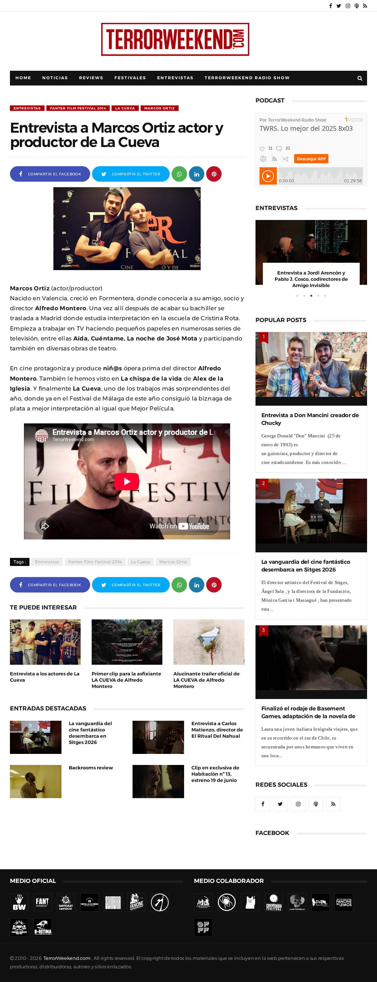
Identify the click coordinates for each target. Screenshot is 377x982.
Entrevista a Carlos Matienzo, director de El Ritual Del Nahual (217, 729)
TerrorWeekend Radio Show (247, 78)
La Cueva (125, 108)
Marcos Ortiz (159, 108)
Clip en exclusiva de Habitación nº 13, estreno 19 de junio (215, 774)
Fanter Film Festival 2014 (78, 108)
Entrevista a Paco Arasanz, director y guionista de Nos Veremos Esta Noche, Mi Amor (311, 279)
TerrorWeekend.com (66, 958)
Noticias (55, 78)
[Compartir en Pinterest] (214, 173)
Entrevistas (175, 78)
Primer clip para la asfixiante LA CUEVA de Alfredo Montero (126, 680)
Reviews (91, 78)
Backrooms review (91, 767)
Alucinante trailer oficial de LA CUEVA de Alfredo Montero (206, 680)
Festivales (130, 78)
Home (23, 78)
